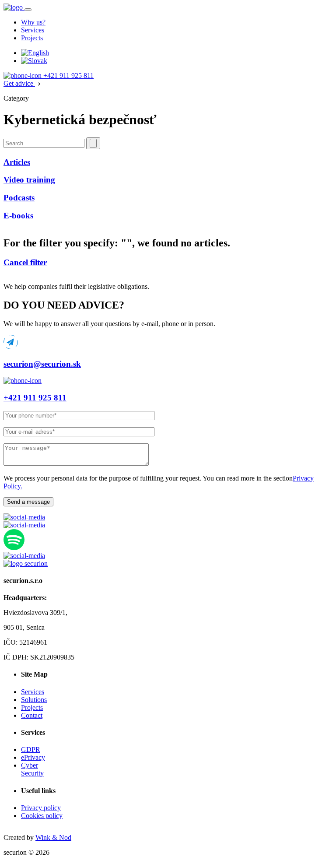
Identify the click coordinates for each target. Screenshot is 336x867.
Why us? (33, 22)
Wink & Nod (53, 837)
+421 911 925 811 (68, 75)
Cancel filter (25, 262)
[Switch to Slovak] (34, 60)
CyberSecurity (32, 769)
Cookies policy (42, 815)
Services (32, 30)
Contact (31, 715)
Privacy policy (41, 807)
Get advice (19, 83)
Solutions (34, 699)
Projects (32, 38)
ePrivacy (33, 757)
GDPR (30, 749)
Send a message (28, 501)
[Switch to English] (35, 52)
